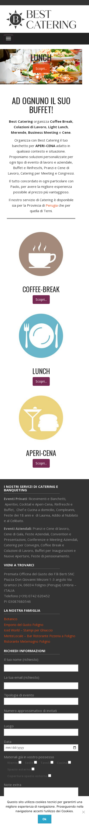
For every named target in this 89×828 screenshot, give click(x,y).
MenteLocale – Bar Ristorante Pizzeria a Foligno (39, 636)
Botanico (10, 619)
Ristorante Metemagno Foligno (27, 641)
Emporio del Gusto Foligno (23, 624)
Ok (44, 819)
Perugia (52, 205)
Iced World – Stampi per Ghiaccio (28, 630)
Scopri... (41, 68)
